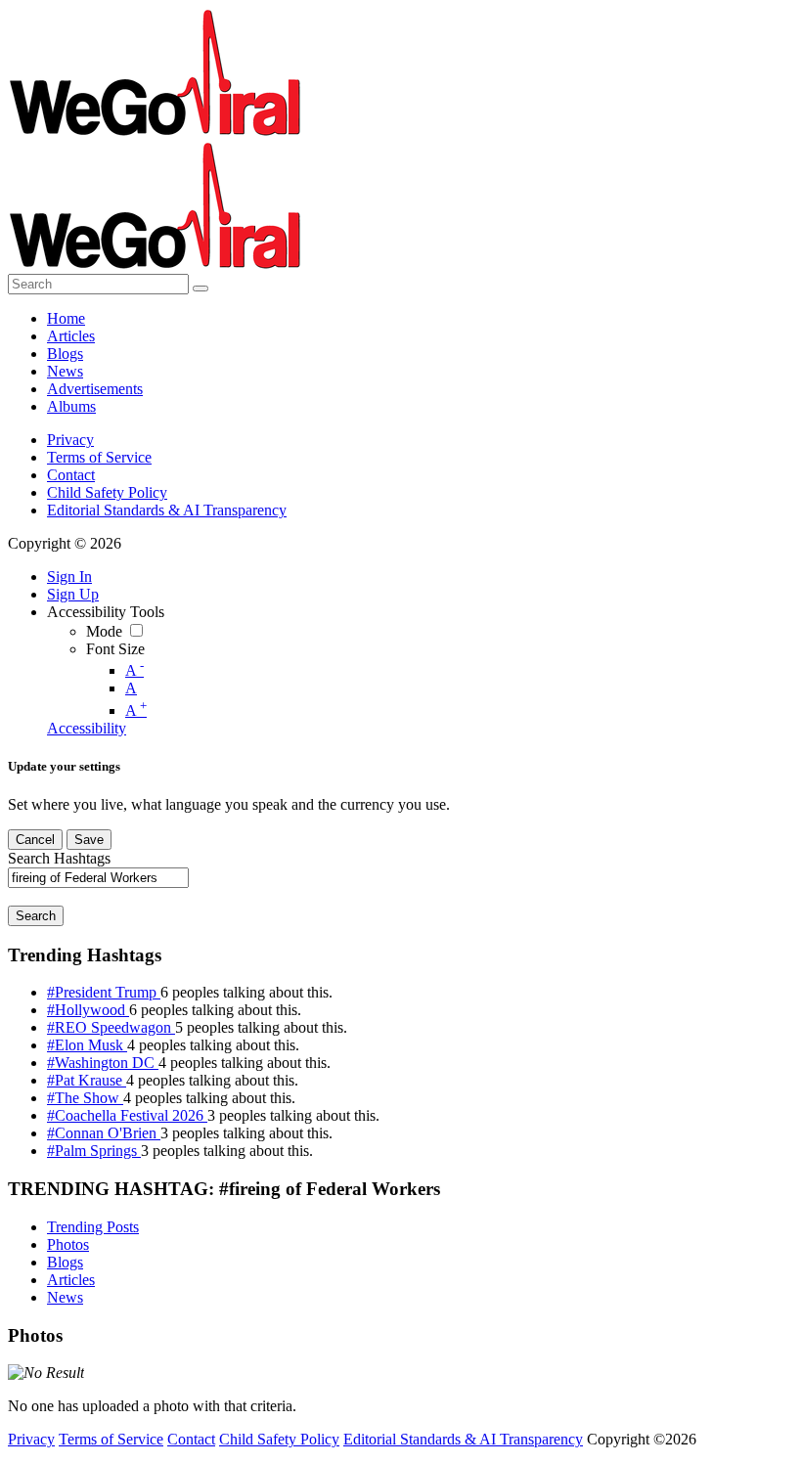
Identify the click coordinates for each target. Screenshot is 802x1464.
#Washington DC (102, 1062)
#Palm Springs (94, 1150)
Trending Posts (93, 1227)
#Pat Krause (86, 1080)
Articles (71, 1279)
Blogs (65, 1262)
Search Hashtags (59, 858)
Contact (71, 474)
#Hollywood (88, 1009)
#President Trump (103, 992)
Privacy (70, 439)
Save (89, 839)
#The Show (85, 1097)
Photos (68, 1244)
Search (36, 916)
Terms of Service (99, 457)
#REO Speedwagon (111, 1027)
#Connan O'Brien (103, 1133)
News (65, 1297)
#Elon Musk (87, 1045)
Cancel (35, 839)
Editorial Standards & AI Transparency (167, 510)
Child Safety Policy (107, 492)
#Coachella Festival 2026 (127, 1115)
